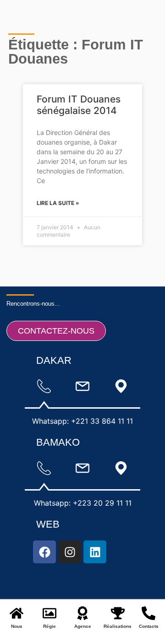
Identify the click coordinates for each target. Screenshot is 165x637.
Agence (82, 626)
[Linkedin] (94, 551)
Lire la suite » (58, 203)
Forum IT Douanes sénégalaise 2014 (79, 104)
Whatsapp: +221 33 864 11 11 (82, 421)
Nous (16, 626)
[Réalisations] (118, 613)
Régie (49, 626)
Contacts (149, 626)
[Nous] (16, 613)
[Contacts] (148, 613)
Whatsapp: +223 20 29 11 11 (83, 502)
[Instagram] (69, 551)
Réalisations (118, 626)
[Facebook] (44, 551)
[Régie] (49, 613)
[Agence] (82, 613)
